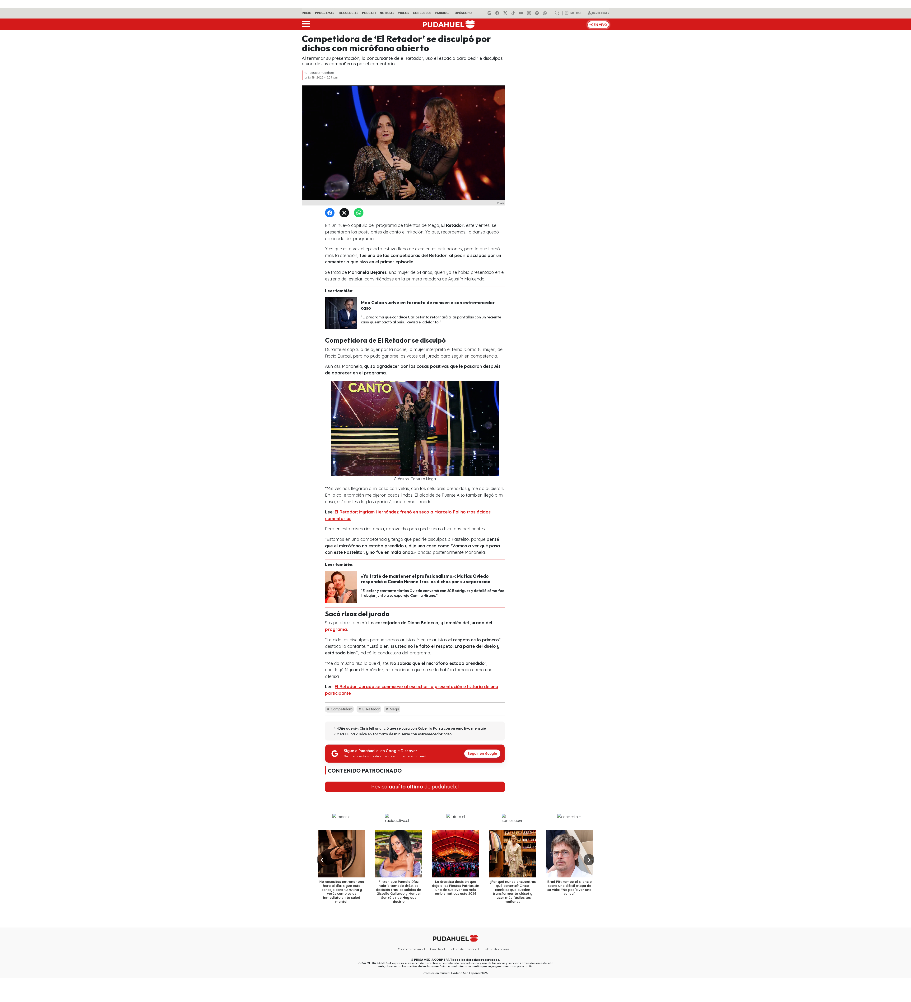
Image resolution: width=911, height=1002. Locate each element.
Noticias (387, 13)
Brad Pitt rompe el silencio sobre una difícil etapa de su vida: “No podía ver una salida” (569, 888)
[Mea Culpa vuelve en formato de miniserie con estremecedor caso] (341, 312)
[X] (506, 13)
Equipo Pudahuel (322, 73)
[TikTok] (513, 13)
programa (336, 629)
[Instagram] (529, 13)
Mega (394, 709)
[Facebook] (498, 13)
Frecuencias (348, 13)
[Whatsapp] (545, 13)
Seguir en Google (482, 753)
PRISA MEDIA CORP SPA (432, 959)
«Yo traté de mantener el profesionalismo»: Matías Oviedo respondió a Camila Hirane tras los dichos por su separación (425, 578)
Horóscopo (462, 13)
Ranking (442, 13)
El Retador (371, 709)
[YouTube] (521, 13)
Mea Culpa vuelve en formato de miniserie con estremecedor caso (428, 305)
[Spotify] (537, 13)
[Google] (490, 13)
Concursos (422, 13)
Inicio (306, 13)
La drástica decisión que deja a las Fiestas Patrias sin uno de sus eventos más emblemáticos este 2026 (455, 888)
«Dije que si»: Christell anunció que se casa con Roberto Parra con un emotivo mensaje (411, 728)
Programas (324, 13)
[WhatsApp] (359, 213)
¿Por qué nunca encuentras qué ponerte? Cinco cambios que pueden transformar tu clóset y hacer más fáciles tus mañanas (512, 892)
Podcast (369, 13)
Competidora (341, 709)
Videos (403, 13)
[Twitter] (345, 213)
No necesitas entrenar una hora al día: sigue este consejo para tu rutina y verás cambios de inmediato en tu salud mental (341, 892)
